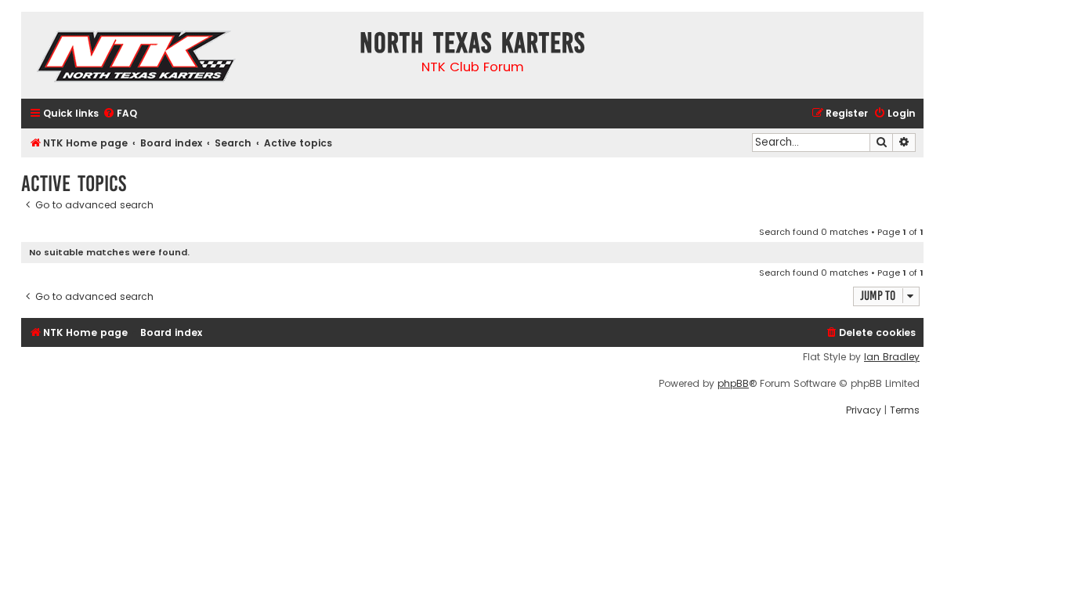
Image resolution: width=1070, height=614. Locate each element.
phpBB (733, 383)
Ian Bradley (892, 357)
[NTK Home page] (137, 59)
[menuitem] (120, 114)
